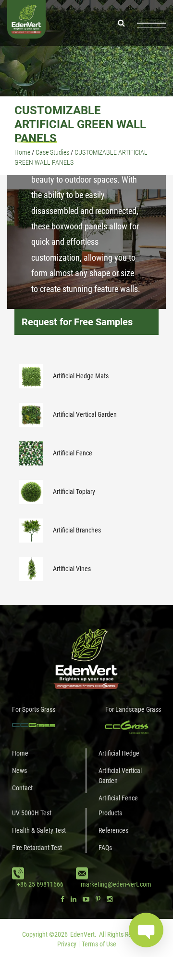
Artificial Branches (77, 530)
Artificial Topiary (74, 491)
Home (20, 753)
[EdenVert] (26, 23)
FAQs (105, 847)
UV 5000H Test (31, 813)
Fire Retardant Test (37, 847)
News (19, 770)
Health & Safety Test (39, 830)
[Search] (121, 22)
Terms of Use (99, 944)
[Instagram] (109, 899)
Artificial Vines (72, 568)
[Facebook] (62, 899)
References (113, 830)
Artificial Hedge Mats (81, 376)
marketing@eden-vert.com (116, 884)
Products (110, 813)
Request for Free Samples (77, 322)
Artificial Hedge (119, 753)
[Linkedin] (73, 899)
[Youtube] (86, 899)
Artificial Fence (72, 453)
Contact (22, 788)
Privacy (66, 944)
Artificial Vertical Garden (85, 414)
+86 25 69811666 (40, 884)
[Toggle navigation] (151, 23)
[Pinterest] (98, 899)
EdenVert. (83, 934)
